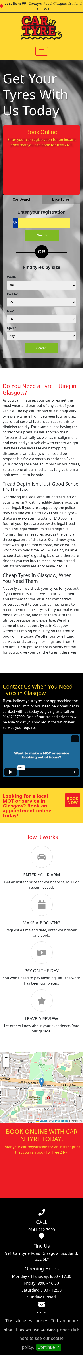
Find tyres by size (41, 267)
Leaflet (43, 1120)
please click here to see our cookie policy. (49, 1338)
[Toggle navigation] (41, 51)
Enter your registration (41, 212)
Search (42, 235)
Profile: (12, 294)
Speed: (12, 328)
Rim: (10, 311)
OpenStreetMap (59, 1120)
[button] (41, 1082)
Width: (12, 277)
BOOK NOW (72, 800)
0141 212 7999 (41, 1229)
